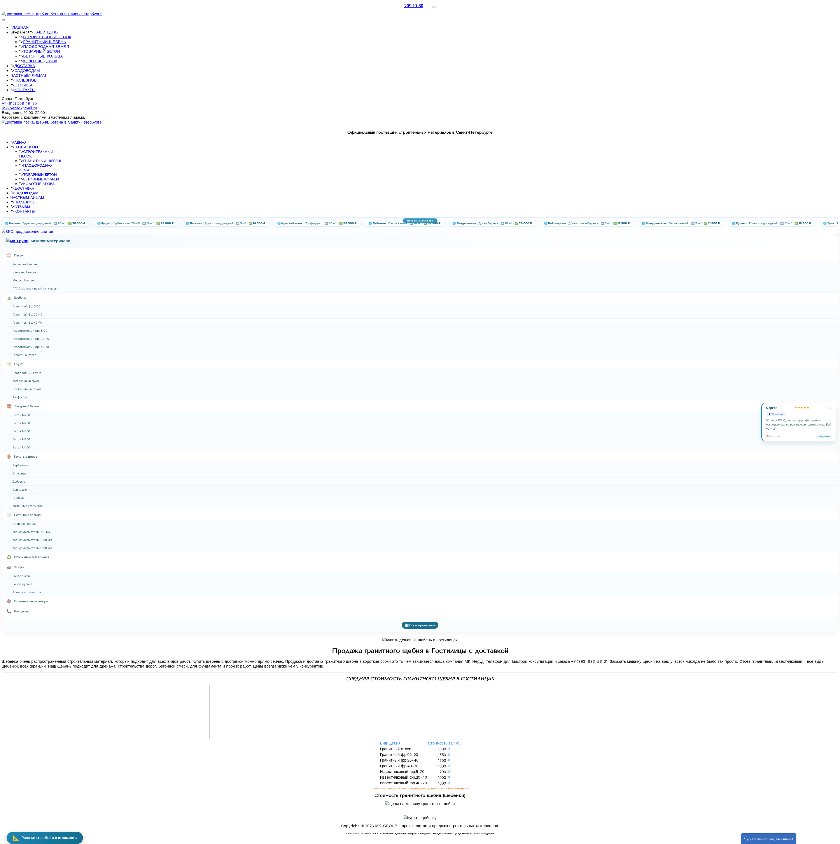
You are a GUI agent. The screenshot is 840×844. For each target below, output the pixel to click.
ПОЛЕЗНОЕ (25, 80)
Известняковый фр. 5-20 (29, 330)
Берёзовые (20, 465)
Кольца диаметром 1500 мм (32, 548)
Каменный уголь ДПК (27, 505)
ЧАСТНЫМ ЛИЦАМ (28, 75)
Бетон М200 (21, 415)
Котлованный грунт (25, 381)
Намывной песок (24, 272)
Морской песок (23, 280)
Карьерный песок (24, 264)
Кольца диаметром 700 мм (31, 532)
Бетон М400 (21, 447)
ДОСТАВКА (24, 65)
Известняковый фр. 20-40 (30, 338)
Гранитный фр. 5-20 (26, 306)
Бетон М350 (21, 439)
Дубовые (18, 481)
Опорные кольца (24, 523)
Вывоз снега (21, 576)
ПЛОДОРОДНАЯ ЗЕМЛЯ (46, 46)
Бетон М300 (21, 431)
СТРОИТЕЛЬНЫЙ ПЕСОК (47, 37)
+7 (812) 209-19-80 (19, 103)
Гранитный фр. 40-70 (27, 322)
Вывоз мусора (22, 584)
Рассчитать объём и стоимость (45, 838)
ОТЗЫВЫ (23, 85)
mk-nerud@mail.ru (19, 108)
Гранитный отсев (24, 355)
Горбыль (18, 497)
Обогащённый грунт (26, 389)
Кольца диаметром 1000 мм (32, 540)
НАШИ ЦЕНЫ (46, 32)
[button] (768, 838)
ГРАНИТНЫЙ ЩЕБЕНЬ (44, 41)
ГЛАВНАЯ (19, 27)
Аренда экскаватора (26, 592)
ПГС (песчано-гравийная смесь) (35, 288)
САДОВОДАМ (27, 70)
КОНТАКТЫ (24, 89)
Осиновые (19, 489)
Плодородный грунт (26, 373)
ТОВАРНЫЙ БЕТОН (41, 51)
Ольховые (19, 473)
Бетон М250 (21, 423)
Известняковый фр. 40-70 (30, 347)
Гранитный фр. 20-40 (27, 314)
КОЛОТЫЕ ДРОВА (40, 61)
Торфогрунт (20, 397)
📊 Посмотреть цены (420, 625)
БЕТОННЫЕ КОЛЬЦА (43, 56)
